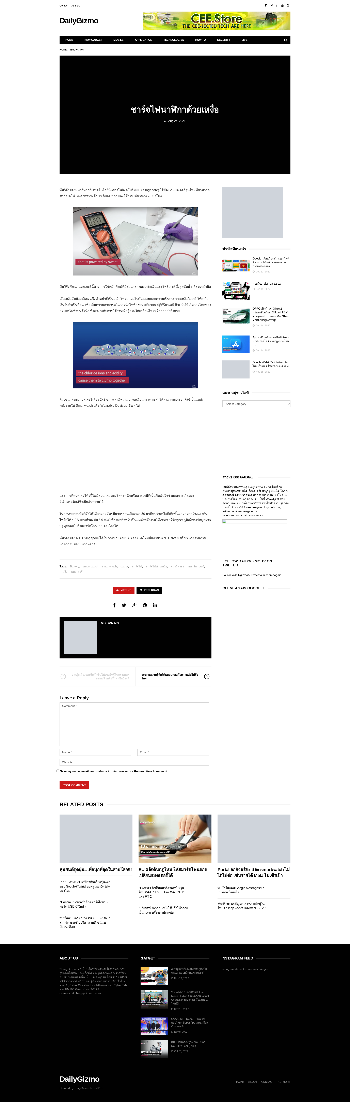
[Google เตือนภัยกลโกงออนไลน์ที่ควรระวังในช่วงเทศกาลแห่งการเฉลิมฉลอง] (236, 266)
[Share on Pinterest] (145, 605)
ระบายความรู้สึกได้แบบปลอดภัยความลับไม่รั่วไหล (170, 676)
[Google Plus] (277, 5)
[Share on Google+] (134, 605)
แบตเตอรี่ (77, 571)
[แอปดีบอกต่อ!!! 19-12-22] (236, 291)
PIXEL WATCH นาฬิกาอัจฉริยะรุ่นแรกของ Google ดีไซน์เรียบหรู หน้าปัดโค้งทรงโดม (85, 886)
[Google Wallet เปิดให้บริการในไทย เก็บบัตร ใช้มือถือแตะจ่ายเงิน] (236, 369)
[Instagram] (288, 5)
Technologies (173, 39)
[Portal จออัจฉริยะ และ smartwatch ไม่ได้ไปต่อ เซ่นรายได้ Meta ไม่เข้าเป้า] (254, 839)
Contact (64, 5)
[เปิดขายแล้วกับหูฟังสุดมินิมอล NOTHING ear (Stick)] (154, 1049)
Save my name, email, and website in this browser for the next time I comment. (114, 771)
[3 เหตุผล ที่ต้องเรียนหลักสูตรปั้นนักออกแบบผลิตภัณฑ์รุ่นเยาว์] (154, 976)
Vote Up (126, 590)
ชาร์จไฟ (137, 566)
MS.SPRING (110, 623)
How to (200, 39)
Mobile (118, 39)
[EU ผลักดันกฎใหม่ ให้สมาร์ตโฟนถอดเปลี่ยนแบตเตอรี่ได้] (175, 839)
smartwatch (109, 566)
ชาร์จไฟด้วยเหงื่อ (156, 566)
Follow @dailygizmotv (236, 575)
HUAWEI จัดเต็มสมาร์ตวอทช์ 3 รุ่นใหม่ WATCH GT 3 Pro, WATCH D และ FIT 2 (161, 892)
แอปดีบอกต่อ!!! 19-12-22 (267, 283)
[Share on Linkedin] (155, 605)
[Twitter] (271, 5)
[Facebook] (266, 5)
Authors (75, 5)
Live (245, 39)
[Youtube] (282, 5)
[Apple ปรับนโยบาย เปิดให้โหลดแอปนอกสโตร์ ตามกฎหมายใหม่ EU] (236, 345)
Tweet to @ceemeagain (266, 575)
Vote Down (151, 590)
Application (143, 39)
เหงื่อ (64, 571)
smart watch (90, 566)
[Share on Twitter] (124, 605)
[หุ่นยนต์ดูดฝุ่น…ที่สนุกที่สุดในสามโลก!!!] (96, 839)
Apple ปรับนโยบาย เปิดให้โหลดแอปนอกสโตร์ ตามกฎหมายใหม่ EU (271, 341)
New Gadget (93, 39)
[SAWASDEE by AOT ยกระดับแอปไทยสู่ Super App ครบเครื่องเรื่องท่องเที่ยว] (154, 1026)
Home (69, 39)
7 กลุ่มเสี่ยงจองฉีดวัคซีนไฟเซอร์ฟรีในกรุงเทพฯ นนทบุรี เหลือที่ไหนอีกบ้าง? (100, 676)
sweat (124, 566)
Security (223, 39)
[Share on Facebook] (114, 605)
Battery (74, 566)
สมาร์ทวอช (178, 566)
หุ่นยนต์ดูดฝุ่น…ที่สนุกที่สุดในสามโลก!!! (96, 869)
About (252, 1081)
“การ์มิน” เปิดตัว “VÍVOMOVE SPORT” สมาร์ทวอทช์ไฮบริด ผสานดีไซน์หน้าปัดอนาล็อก (85, 923)
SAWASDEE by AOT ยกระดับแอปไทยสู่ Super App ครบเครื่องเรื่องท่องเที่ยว (189, 1022)
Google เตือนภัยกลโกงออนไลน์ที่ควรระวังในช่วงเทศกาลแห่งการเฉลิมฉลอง (271, 262)
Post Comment (74, 785)
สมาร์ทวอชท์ (196, 566)
